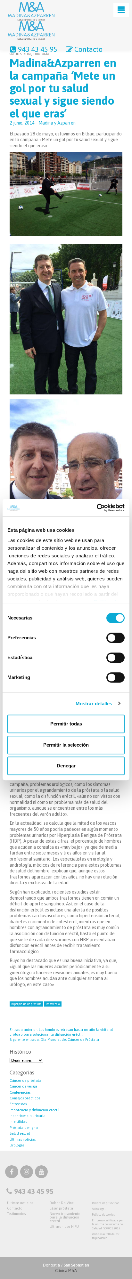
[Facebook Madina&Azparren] (11, 1173)
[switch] (115, 638)
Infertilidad (19, 1121)
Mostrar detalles (94, 703)
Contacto (88, 49)
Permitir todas (66, 723)
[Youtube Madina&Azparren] (41, 1173)
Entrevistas (18, 1104)
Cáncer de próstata (25, 1080)
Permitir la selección (66, 745)
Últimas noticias (23, 1139)
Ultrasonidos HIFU (64, 1226)
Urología (17, 1145)
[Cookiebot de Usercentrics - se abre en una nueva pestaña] (97, 508)
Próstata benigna (24, 1127)
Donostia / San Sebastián (66, 1268)
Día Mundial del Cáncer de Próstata (54, 1039)
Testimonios (16, 1214)
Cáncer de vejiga (23, 1086)
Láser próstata (61, 1208)
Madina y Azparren (57, 122)
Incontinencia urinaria (27, 1116)
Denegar (66, 765)
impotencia (53, 1004)
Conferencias (20, 1092)
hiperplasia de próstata (26, 1004)
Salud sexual (20, 1133)
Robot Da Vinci (62, 1203)
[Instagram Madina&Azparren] (26, 1173)
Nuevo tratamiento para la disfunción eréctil (65, 1217)
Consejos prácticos (25, 1098)
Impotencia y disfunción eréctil (34, 1110)
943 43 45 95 (37, 49)
